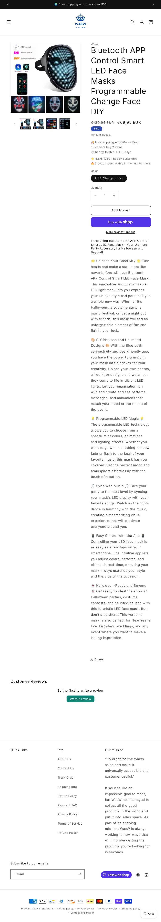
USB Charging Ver (109, 178)
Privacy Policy (68, 814)
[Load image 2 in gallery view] (38, 123)
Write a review (80, 699)
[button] (8, 22)
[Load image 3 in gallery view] (51, 123)
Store (50, 908)
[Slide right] (76, 123)
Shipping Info (67, 787)
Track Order (66, 777)
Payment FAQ (67, 805)
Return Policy (67, 796)
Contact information (82, 912)
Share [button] (99, 659)
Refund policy (65, 908)
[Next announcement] (153, 4)
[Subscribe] (79, 874)
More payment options (120, 231)
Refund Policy (68, 833)
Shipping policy (131, 908)
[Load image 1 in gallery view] (25, 123)
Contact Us (66, 768)
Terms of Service (70, 823)
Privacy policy (85, 908)
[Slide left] (14, 123)
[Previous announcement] (8, 4)
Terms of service (108, 908)
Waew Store (38, 908)
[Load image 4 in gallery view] (64, 123)
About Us (64, 759)
